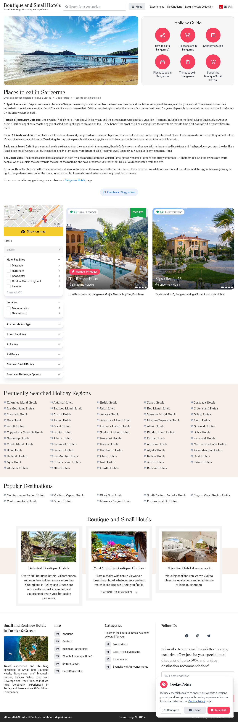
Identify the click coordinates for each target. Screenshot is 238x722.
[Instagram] (197, 635)
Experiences (157, 6)
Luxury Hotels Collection (199, 6)
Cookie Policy (196, 701)
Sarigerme (78, 284)
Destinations (174, 6)
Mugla (90, 284)
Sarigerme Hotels (74, 180)
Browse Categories (116, 592)
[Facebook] (187, 635)
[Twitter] (209, 635)
